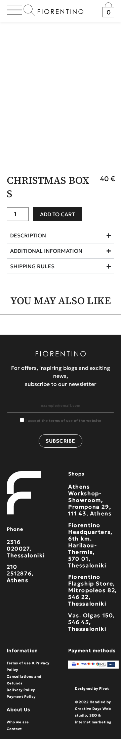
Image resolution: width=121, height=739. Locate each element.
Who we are (18, 722)
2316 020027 (18, 545)
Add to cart (57, 214)
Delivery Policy (21, 690)
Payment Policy (21, 696)
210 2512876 (19, 570)
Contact (14, 729)
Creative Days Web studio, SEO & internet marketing (93, 715)
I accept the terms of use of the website (64, 420)
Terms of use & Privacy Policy (28, 666)
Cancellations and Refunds (24, 679)
